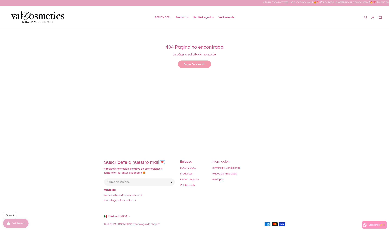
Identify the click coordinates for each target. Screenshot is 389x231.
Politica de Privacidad (224, 173)
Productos (186, 173)
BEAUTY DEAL (188, 168)
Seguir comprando (194, 64)
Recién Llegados (189, 179)
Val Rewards (187, 185)
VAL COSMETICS (122, 224)
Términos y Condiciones (226, 168)
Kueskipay (218, 179)
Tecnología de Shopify (146, 224)
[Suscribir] (171, 182)
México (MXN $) (117, 216)
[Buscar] (366, 17)
